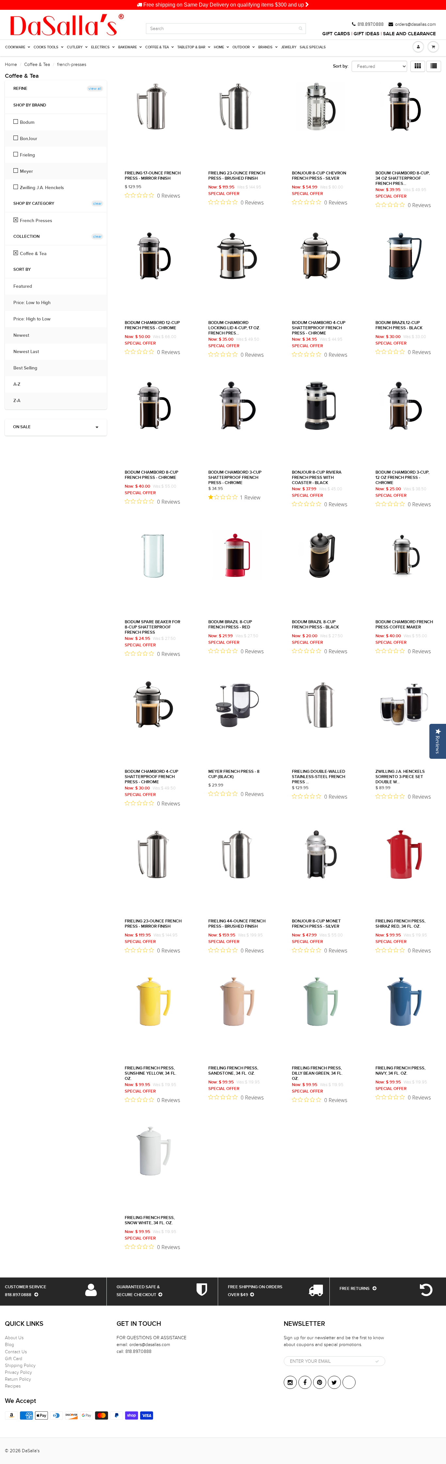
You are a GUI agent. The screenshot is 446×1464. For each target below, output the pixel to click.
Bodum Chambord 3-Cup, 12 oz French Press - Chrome (402, 477)
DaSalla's (31, 1451)
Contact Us (16, 1352)
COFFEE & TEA (157, 47)
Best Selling (28, 368)
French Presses (36, 220)
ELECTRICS (100, 47)
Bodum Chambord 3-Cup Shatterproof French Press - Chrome (235, 477)
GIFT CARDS (336, 33)
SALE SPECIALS (313, 47)
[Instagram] (290, 1382)
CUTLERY (75, 47)
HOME (219, 47)
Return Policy (18, 1379)
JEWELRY (288, 47)
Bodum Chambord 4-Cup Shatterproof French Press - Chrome (318, 328)
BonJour (28, 138)
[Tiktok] (349, 1382)
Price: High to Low (35, 319)
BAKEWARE (127, 47)
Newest (24, 335)
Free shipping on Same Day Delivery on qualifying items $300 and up (223, 5)
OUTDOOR (241, 47)
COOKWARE (15, 47)
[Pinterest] (319, 1382)
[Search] (300, 28)
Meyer (26, 171)
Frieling (27, 155)
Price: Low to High (35, 303)
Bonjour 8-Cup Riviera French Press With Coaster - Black (317, 477)
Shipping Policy (20, 1365)
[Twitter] (334, 1382)
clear (97, 203)
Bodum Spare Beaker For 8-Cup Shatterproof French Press (152, 627)
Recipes (13, 1386)
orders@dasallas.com (415, 24)
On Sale (22, 427)
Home (11, 64)
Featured (26, 286)
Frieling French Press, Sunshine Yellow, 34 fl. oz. (150, 1073)
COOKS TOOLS (46, 47)
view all (95, 88)
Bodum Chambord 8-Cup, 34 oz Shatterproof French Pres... (402, 178)
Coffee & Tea (37, 64)
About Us (14, 1338)
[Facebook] (304, 1382)
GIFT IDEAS (366, 33)
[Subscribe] (377, 1361)
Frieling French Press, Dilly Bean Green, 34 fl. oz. (317, 1073)
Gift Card (13, 1358)
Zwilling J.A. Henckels (42, 187)
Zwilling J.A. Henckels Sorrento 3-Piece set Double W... (400, 777)
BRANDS (265, 47)
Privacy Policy (18, 1372)
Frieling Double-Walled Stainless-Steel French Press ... (318, 777)
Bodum (27, 122)
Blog (9, 1344)
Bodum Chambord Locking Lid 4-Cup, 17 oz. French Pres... (234, 328)
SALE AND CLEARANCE (409, 33)
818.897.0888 (371, 24)
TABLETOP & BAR (191, 47)
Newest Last (29, 352)
